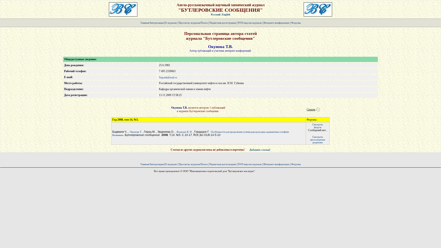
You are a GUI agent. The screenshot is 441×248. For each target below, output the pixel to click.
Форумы (296, 22)
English (226, 14)
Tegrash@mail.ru (168, 77)
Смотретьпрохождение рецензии (317, 139)
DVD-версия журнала (250, 22)
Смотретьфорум (317, 126)
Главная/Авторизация (152, 22)
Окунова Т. (136, 131)
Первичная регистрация (223, 22)
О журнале (171, 22)
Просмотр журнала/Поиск (193, 22)
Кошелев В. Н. (184, 131)
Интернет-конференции (276, 22)
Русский (215, 14)
